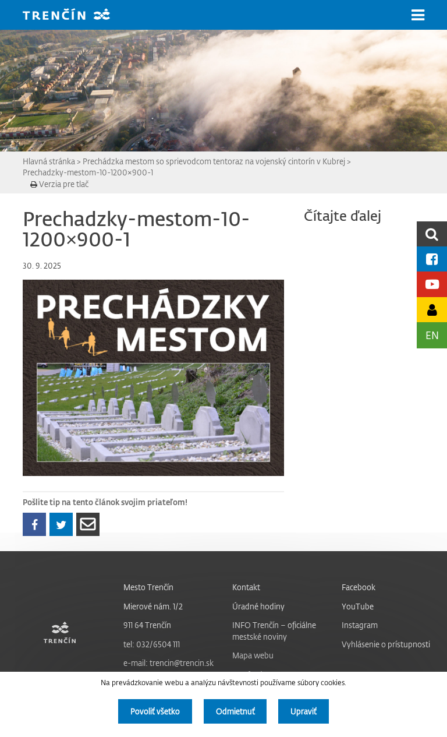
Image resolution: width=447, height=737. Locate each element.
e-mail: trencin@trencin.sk (168, 663)
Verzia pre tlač (62, 184)
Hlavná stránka (49, 161)
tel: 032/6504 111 (151, 644)
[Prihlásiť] (432, 309)
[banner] (75, 15)
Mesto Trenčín (148, 587)
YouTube (358, 606)
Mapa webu (253, 655)
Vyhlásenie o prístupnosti (386, 644)
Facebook (358, 587)
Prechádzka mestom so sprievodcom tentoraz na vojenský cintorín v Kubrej (214, 161)
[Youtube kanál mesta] (432, 284)
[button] (417, 15)
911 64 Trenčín (147, 625)
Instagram (360, 625)
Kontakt (246, 587)
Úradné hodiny (258, 606)
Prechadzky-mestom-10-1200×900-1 (88, 172)
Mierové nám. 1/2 (153, 606)
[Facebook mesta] (432, 258)
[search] (432, 233)
